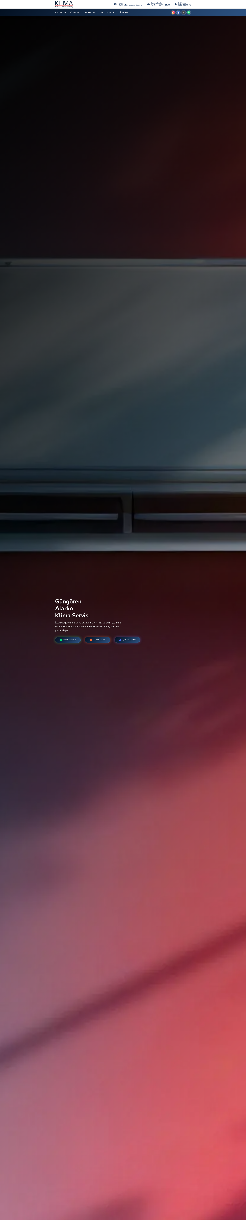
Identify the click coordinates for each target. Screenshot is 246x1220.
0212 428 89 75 (184, 5)
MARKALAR (90, 12)
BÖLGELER (74, 12)
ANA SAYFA (60, 12)
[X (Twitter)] (183, 12)
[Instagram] (173, 12)
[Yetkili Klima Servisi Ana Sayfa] (64, 4)
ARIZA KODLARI (107, 12)
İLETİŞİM (124, 12)
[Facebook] (178, 12)
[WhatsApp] (188, 12)
